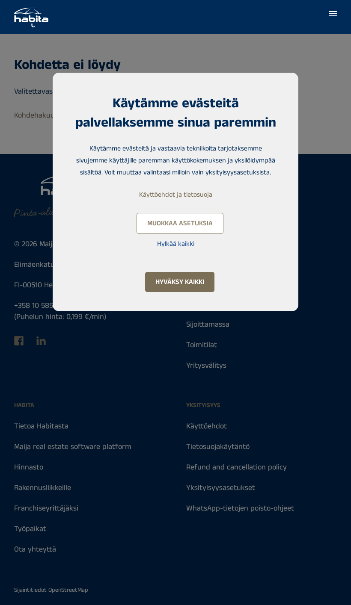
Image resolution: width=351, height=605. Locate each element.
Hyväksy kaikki (179, 282)
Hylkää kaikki (175, 244)
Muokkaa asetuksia (180, 223)
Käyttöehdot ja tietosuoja (175, 195)
